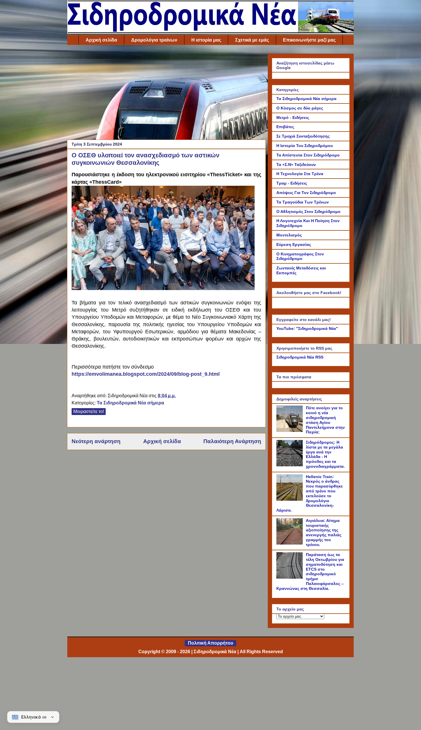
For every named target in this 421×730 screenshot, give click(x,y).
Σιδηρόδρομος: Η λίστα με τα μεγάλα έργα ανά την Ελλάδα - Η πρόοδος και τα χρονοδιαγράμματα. (325, 454)
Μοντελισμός (289, 235)
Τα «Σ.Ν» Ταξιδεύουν (296, 164)
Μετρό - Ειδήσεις (292, 117)
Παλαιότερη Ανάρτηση (232, 441)
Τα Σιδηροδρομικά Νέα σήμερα (130, 402)
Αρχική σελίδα (101, 40)
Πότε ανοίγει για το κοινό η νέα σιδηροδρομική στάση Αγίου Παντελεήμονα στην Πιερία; (325, 420)
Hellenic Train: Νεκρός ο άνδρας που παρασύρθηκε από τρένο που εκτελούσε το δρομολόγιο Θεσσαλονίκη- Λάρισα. (309, 493)
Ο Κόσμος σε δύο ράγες (299, 108)
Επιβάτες (285, 126)
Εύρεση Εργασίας (293, 244)
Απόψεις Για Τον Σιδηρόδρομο (306, 192)
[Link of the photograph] (163, 288)
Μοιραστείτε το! (88, 411)
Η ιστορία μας (206, 40)
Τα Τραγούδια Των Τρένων (302, 202)
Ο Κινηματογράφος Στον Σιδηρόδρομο (300, 256)
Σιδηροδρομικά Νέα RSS (299, 357)
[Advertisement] (166, 94)
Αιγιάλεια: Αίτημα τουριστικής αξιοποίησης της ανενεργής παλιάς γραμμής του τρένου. (323, 532)
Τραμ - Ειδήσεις (291, 183)
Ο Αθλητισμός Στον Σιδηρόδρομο (308, 211)
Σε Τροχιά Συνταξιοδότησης (303, 136)
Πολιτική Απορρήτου (210, 643)
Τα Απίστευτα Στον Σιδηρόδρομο (308, 155)
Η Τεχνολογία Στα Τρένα (299, 173)
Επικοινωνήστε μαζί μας (309, 40)
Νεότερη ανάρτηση (96, 441)
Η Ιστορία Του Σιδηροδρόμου (304, 145)
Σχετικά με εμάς (252, 40)
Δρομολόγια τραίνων (154, 40)
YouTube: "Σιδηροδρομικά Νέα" (307, 328)
